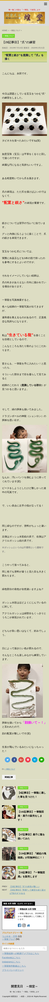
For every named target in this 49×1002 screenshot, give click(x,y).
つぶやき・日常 (9, 936)
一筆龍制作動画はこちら (14, 966)
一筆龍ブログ (9, 769)
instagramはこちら (11, 962)
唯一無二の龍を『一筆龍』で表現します (24, 992)
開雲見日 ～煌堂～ (24, 986)
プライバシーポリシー (13, 970)
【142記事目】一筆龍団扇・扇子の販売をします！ (31, 815)
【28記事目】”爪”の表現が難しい (25, 886)
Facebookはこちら (11, 957)
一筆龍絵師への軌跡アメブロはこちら (20, 953)
